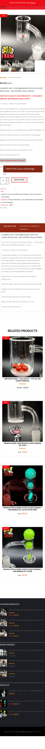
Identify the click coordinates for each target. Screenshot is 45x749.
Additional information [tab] (29, 219)
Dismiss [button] (33, 3)
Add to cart (19, 175)
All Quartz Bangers (14, 193)
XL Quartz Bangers (7, 196)
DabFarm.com (8, 725)
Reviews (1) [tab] (24, 223)
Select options (22, 350)
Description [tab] (10, 220)
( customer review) (14, 77)
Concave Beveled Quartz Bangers (32, 193)
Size (2, 167)
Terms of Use (36, 725)
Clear (37, 168)
